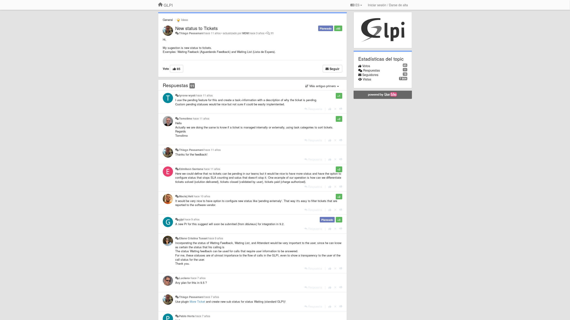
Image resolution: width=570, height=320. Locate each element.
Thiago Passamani (191, 33)
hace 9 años (192, 219)
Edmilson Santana (191, 169)
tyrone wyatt (187, 95)
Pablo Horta (187, 316)
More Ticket (197, 301)
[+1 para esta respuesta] (329, 109)
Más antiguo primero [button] (323, 86)
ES (357, 5)
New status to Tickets (196, 28)
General (168, 20)
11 (272, 33)
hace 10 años (202, 196)
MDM (245, 33)
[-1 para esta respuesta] (340, 109)
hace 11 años (204, 95)
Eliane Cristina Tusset (193, 238)
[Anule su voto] (335, 109)
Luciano (184, 278)
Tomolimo (185, 118)
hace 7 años (198, 278)
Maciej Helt (186, 196)
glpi (181, 219)
